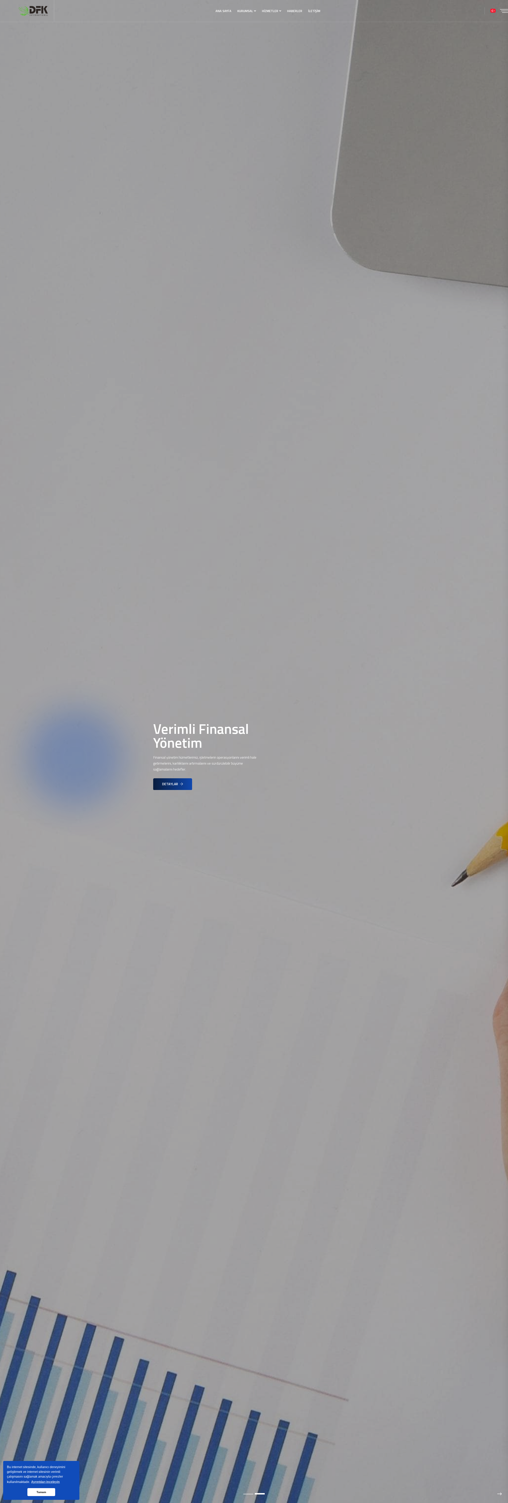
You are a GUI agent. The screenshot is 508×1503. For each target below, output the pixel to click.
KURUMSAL (245, 11)
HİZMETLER (270, 11)
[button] (260, 1493)
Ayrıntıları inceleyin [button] (45, 1482)
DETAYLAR (170, 784)
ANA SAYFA (223, 11)
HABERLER (294, 11)
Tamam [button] (41, 1492)
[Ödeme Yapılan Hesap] (493, 10)
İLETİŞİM (314, 11)
